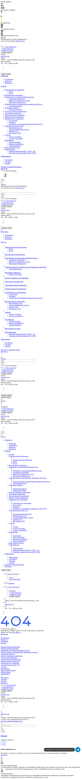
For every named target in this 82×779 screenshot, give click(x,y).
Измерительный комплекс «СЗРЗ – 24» (22, 151)
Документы (9, 160)
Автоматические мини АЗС (14, 126)
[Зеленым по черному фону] (1, 21)
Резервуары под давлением (14, 119)
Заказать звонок (6, 52)
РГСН (11, 91)
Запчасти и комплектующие (11, 167)
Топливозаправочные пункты (19, 129)
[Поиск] (2, 180)
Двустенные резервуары (13, 113)
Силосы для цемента (16, 138)
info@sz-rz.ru (20, 41)
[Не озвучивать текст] (2, 34)
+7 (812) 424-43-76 (10, 47)
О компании (9, 79)
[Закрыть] (2, 759)
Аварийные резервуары (17, 99)
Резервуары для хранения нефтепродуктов (19, 97)
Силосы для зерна (15, 137)
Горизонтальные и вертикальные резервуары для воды (23, 104)
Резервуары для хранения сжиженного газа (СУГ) (26, 124)
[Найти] (2, 196)
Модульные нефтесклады (17, 102)
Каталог (4, 86)
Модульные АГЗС (15, 133)
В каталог (4, 755)
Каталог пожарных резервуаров (15, 111)
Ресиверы (12, 122)
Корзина (4, 736)
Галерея (7, 163)
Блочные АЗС (13, 131)
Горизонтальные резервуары (14, 90)
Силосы (8, 135)
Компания (4, 76)
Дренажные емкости (12, 108)
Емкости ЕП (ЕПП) (15, 110)
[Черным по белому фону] (1, 12)
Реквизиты (8, 83)
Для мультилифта (15, 142)
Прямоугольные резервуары (14, 117)
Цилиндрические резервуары (15, 115)
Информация (6, 156)
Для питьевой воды (15, 106)
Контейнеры (9, 140)
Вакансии (8, 81)
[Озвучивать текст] (2, 31)
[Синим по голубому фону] (1, 16)
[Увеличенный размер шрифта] (2, 8)
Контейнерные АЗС (15, 128)
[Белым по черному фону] (1, 14)
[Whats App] (5, 176)
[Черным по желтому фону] (1, 19)
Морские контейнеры (16, 144)
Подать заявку (6, 74)
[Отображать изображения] (2, 25)
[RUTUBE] (5, 174)
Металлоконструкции (12, 147)
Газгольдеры (13, 120)
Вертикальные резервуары (14, 95)
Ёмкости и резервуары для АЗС (19, 100)
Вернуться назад (6, 632)
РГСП (11, 93)
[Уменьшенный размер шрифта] (2, 3)
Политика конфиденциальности (12, 721)
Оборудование (10, 149)
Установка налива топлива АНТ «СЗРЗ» (22, 153)
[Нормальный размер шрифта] (2, 5)
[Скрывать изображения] (2, 27)
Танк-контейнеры (15, 146)
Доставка (8, 162)
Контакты (4, 169)
